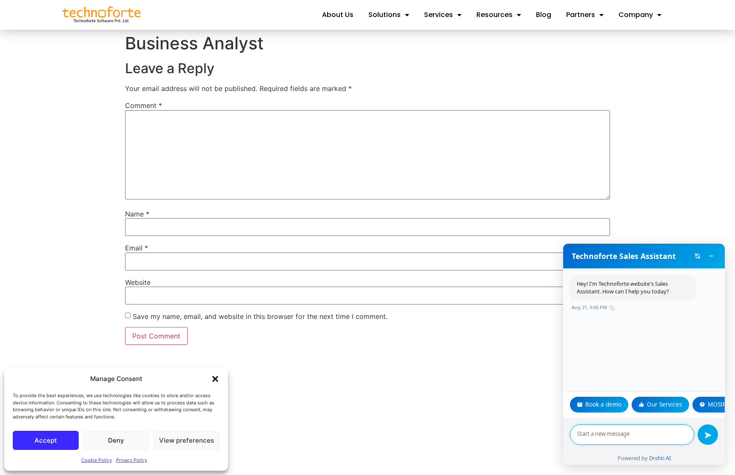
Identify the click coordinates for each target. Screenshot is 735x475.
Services (438, 15)
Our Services (664, 404)
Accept (45, 440)
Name (137, 213)
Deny (116, 440)
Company (635, 15)
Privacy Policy (131, 460)
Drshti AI (660, 458)
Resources (494, 15)
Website (138, 282)
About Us (337, 15)
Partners (580, 15)
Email (136, 248)
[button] (215, 379)
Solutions (384, 15)
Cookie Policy (96, 460)
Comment (143, 105)
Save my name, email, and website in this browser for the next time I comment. (260, 316)
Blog (543, 15)
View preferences (186, 440)
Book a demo (603, 404)
